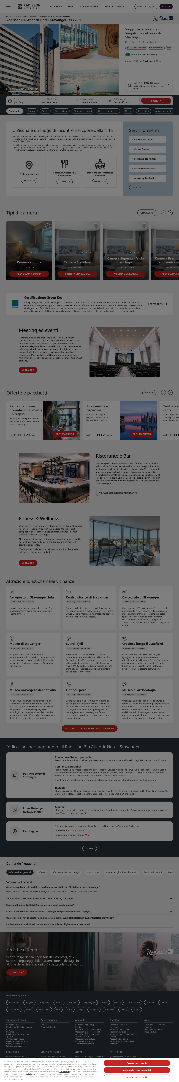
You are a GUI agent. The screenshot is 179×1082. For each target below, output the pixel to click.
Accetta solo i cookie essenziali (137, 1070)
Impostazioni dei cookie (137, 1077)
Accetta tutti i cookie (137, 1063)
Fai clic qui (64, 1071)
